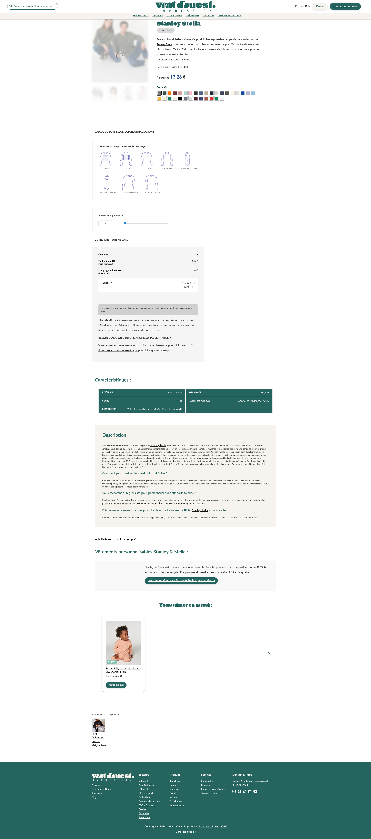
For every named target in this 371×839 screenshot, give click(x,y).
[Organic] (123, 643)
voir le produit (116, 685)
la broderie (139, 504)
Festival (143, 809)
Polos (173, 785)
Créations (192, 16)
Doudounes (176, 801)
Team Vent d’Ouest (101, 789)
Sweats (173, 793)
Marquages (174, 16)
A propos (96, 785)
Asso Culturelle (146, 785)
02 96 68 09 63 (240, 785)
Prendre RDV (302, 6)
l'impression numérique (177, 504)
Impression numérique (213, 789)
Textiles (157, 16)
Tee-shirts (175, 781)
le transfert (198, 504)
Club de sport (146, 793)
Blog (94, 797)
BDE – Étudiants (147, 805)
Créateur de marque (149, 801)
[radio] (159, 93)
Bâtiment (143, 781)
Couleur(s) (162, 87)
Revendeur (144, 818)
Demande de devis (345, 6)
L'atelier (208, 16)
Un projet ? (141, 16)
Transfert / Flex (209, 793)
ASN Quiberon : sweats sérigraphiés (116, 539)
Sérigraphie (207, 781)
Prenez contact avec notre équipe (118, 350)
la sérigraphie (155, 504)
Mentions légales (209, 827)
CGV (224, 827)
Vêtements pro (178, 805)
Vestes (173, 797)
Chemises (175, 789)
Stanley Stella (164, 44)
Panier (320, 6)
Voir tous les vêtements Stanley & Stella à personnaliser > (181, 580)
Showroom (97, 793)
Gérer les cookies (186, 832)
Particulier (144, 813)
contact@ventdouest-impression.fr (250, 781)
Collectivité (145, 797)
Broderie (205, 785)
